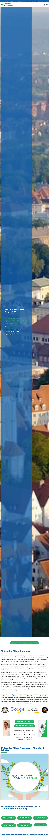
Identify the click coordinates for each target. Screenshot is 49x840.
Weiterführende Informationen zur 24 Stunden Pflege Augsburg (15, 324)
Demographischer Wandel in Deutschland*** (13, 327)
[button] (46, 5)
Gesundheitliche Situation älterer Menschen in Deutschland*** (14, 330)
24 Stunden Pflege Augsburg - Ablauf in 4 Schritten (16, 321)
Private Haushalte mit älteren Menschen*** (13, 333)
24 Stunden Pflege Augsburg (13, 318)
